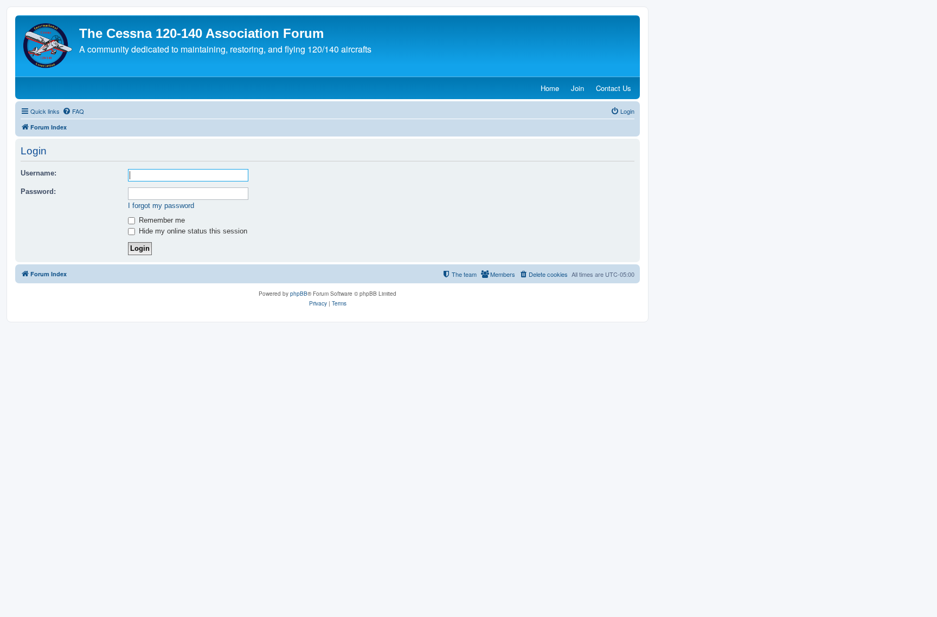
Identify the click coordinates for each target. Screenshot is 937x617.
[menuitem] (73, 111)
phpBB (298, 293)
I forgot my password (161, 206)
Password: (38, 191)
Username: (38, 173)
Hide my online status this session (192, 231)
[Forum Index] (48, 46)
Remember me (161, 220)
